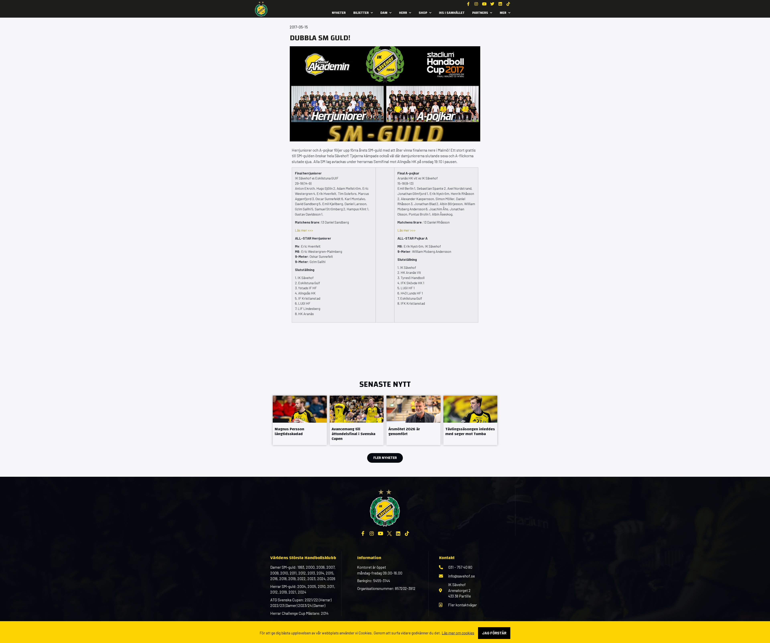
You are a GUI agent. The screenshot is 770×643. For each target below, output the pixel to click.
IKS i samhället (452, 13)
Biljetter (361, 13)
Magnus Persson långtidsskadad (289, 431)
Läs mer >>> (304, 230)
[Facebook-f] (468, 4)
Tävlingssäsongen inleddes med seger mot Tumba (470, 431)
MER (503, 13)
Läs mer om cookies (458, 633)
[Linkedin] (500, 4)
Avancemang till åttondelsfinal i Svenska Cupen (353, 433)
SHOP (423, 13)
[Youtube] (484, 4)
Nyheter (339, 13)
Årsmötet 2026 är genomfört (404, 431)
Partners (480, 13)
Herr (403, 13)
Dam (383, 13)
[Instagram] (476, 4)
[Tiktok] (508, 4)
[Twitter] (492, 4)
